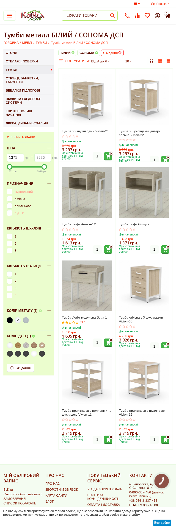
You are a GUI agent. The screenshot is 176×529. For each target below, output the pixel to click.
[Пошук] (112, 16)
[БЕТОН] (26, 345)
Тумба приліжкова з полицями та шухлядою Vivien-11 (86, 412)
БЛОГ (49, 501)
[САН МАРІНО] (34, 345)
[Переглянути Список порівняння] (137, 16)
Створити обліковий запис (22, 494)
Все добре (162, 522)
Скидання (110, 53)
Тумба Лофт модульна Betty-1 (84, 317)
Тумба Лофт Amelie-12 (79, 224)
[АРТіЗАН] (18, 345)
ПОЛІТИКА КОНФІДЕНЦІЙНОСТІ (103, 497)
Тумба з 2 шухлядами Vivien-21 (85, 131)
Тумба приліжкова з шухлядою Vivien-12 (142, 412)
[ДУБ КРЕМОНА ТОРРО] (34, 354)
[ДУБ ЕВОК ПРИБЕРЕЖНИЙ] (26, 354)
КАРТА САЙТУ (56, 495)
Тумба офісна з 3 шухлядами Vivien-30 (141, 319)
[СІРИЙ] (26, 320)
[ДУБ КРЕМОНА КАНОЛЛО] (42, 354)
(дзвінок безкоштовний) (146, 494)
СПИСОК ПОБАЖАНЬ (19, 503)
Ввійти (8, 489)
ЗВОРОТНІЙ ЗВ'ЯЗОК (61, 489)
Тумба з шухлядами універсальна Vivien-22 (139, 133)
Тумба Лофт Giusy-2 (134, 224)
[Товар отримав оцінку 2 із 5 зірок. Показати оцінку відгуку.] (70, 322)
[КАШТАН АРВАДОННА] (10, 354)
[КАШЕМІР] (18, 354)
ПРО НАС (52, 483)
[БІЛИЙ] (18, 320)
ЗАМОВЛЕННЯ (14, 499)
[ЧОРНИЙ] (10, 320)
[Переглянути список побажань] (147, 16)
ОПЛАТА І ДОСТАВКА (103, 505)
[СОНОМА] (42, 345)
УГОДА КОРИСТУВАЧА (104, 489)
